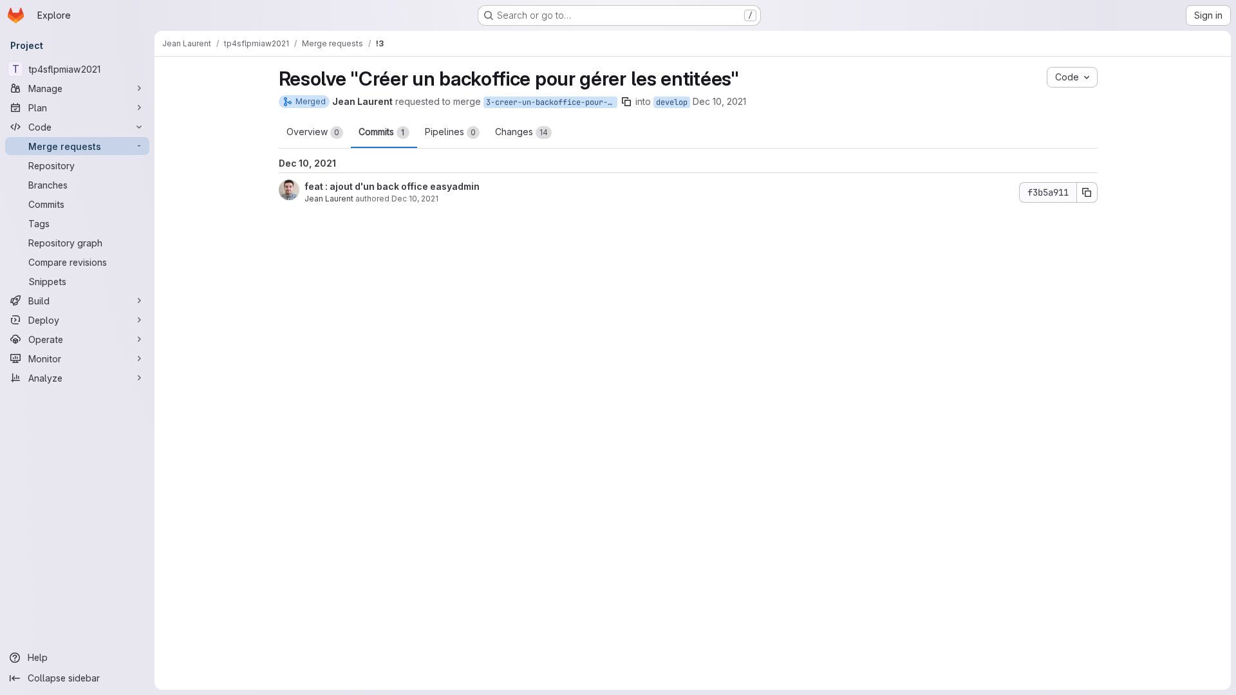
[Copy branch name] (626, 101)
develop (672, 102)
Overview (312, 131)
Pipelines (450, 131)
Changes (521, 131)
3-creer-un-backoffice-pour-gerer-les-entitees (551, 102)
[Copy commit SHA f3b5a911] (1087, 192)
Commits (382, 131)
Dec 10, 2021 (719, 101)
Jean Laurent (328, 198)
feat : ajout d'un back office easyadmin (392, 186)
